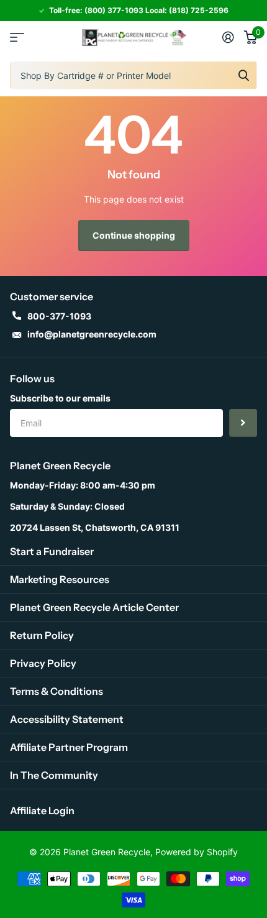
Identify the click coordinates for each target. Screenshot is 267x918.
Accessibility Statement (67, 719)
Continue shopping (134, 235)
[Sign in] (228, 37)
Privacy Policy (43, 663)
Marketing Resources (59, 579)
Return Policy (42, 635)
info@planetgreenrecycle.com (91, 334)
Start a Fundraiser (52, 551)
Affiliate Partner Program (69, 747)
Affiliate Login (42, 810)
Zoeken (243, 75)
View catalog (17, 38)
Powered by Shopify (196, 852)
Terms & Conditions (56, 691)
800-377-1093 (59, 316)
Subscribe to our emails (60, 398)
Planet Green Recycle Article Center (94, 607)
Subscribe (243, 423)
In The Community (54, 775)
